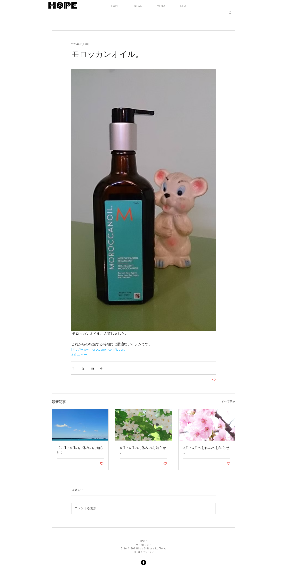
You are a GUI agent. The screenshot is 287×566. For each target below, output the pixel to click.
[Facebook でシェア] (73, 368)
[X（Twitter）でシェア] (83, 368)
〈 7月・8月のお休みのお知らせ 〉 (80, 450)
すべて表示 (228, 401)
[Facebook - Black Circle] (143, 562)
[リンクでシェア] (102, 368)
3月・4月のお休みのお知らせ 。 (206, 450)
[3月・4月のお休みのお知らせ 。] (207, 425)
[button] (230, 12)
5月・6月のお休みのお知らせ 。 (143, 450)
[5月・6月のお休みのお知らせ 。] (143, 425)
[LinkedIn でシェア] (92, 368)
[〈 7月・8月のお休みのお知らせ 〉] (80, 425)
